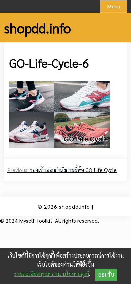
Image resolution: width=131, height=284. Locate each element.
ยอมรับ (106, 274)
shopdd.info (37, 28)
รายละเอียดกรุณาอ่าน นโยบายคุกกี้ (51, 273)
